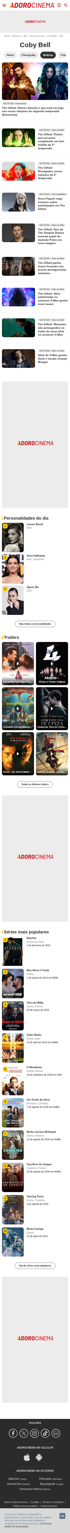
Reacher (31, 938)
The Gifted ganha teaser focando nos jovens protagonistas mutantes (52, 268)
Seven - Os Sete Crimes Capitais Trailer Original (18, 772)
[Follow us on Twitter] (24, 1433)
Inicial (6, 36)
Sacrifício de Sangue (39, 1164)
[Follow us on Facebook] (14, 1433)
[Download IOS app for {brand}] (29, 1457)
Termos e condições (53, 1502)
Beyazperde (47, 1483)
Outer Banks (34, 1034)
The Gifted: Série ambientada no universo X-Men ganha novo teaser (53, 298)
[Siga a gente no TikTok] (46, 1433)
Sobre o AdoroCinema (15, 1502)
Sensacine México (31, 1489)
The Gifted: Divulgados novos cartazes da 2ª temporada (50, 173)
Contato (35, 1502)
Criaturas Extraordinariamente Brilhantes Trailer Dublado (18, 727)
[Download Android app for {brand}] (41, 1457)
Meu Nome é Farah (38, 970)
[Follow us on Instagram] (35, 1433)
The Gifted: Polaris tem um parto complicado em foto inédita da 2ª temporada (51, 141)
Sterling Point (35, 1196)
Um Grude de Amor (38, 1099)
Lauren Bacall (35, 524)
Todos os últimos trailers (35, 784)
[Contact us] (56, 1433)
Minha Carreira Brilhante (41, 1131)
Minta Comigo (35, 1228)
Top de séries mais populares (35, 1265)
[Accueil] (31, 5)
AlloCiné (13, 1478)
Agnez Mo (33, 587)
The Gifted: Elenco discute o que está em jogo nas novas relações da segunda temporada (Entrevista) (33, 111)
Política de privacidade (25, 1506)
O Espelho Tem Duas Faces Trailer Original (18, 681)
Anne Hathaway (36, 555)
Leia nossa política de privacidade (28, 1525)
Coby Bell (51, 36)
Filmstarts (45, 1478)
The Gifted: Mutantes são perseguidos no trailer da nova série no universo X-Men (52, 329)
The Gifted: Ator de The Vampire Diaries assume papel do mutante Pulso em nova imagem (51, 236)
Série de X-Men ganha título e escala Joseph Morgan (52, 358)
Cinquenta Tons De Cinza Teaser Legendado (52, 727)
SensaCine (14, 1483)
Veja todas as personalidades (35, 624)
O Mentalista (34, 1067)
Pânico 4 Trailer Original (52, 681)
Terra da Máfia (35, 1002)
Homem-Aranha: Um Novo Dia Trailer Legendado (52, 772)
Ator (25, 36)
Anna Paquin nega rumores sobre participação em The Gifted (51, 204)
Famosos (16, 36)
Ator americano (37, 36)
